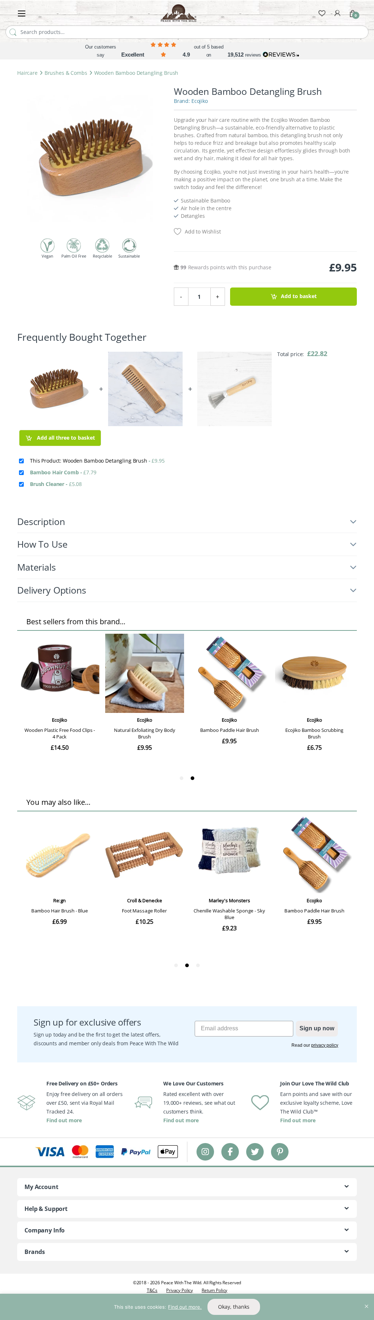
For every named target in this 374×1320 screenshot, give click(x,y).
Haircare (27, 72)
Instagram (205, 1151)
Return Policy (214, 1290)
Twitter (255, 1151)
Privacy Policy (179, 1290)
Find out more (64, 1120)
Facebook (230, 1151)
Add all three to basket (65, 437)
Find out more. (185, 1307)
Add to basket (299, 296)
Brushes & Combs (66, 72)
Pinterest (280, 1151)
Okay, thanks (233, 1306)
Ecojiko (199, 100)
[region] (187, 1307)
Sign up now (316, 1028)
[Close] (366, 1300)
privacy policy (324, 1045)
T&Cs (152, 1290)
